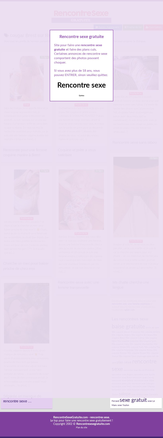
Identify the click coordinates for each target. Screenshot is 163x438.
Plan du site (81, 427)
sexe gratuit (133, 400)
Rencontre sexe (81, 85)
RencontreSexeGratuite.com (70, 417)
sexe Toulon (123, 405)
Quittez (81, 96)
